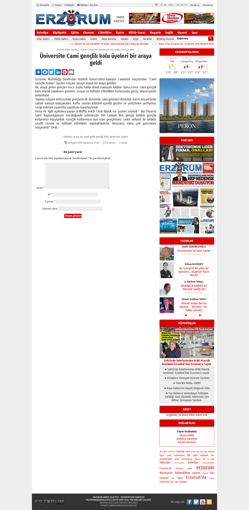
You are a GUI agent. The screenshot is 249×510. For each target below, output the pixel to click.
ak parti (163, 451)
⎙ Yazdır (123, 142)
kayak (211, 478)
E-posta (50, 201)
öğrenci (197, 459)
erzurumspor (165, 459)
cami (86, 136)
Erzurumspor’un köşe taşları (194, 250)
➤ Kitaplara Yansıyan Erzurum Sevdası (186, 378)
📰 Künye (57, 5)
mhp (190, 468)
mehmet (171, 451)
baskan (180, 451)
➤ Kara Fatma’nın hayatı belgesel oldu (187, 388)
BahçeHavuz (133, 503)
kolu (106, 136)
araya (76, 136)
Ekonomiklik (187, 435)
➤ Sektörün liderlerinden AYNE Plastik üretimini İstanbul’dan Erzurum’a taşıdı (187, 371)
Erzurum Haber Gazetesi (68, 49)
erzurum (205, 467)
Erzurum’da (165, 468)
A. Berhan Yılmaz (194, 281)
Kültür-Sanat (137, 32)
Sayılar (125, 39)
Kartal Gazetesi (187, 442)
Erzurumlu (179, 463)
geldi (92, 136)
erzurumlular (208, 462)
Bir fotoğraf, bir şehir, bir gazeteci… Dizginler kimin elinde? (194, 271)
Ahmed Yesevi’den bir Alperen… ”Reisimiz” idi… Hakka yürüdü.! (194, 307)
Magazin (155, 32)
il (208, 459)
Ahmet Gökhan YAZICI (194, 299)
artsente (104, 506)
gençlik (99, 136)
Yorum (40, 187)
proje (193, 451)
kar (205, 451)
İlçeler (120, 32)
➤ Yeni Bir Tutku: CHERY (187, 383)
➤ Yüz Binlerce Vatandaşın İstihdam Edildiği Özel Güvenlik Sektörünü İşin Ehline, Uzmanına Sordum (187, 397)
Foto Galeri (43, 39)
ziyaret (196, 473)
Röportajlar (79, 39)
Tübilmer (123, 503)
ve (188, 455)
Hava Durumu (108, 39)
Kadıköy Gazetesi (187, 438)
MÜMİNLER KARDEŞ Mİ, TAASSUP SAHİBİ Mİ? (194, 287)
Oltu (212, 473)
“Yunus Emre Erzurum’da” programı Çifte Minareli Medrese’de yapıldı (184, 43)
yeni (188, 451)
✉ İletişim (69, 5)
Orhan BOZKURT (194, 264)
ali (173, 478)
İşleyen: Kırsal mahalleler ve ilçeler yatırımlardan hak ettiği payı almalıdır (103, 43)
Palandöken (182, 473)
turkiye (211, 451)
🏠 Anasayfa (42, 5)
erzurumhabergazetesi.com (101, 500)
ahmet (205, 473)
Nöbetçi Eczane (165, 39)
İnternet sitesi (49, 208)
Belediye (42, 32)
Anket (93, 39)
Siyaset (182, 32)
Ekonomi (88, 32)
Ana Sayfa (103, 503)
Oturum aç (208, 5)
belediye (193, 462)
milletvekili (164, 482)
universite (115, 136)
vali (212, 459)
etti (171, 482)
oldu (195, 455)
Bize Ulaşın (113, 503)
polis (177, 459)
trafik (176, 482)
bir (81, 136)
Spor (195, 32)
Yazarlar (147, 39)
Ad (50, 194)
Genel (83, 49)
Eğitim (75, 32)
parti (169, 455)
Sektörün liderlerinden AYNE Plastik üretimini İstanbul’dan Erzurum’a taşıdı (187, 362)
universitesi (186, 459)
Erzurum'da (196, 477)
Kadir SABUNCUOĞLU (194, 246)
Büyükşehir (60, 32)
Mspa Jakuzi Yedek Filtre (127, 506)
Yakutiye (164, 462)
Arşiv (136, 39)
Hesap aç (195, 5)
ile (201, 451)
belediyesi (179, 455)
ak (204, 459)
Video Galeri (61, 39)
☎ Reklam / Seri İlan (87, 5)
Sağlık (169, 32)
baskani (164, 478)
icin (212, 455)
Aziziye (183, 481)
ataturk (204, 455)
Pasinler (180, 468)
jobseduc (113, 506)
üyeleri (124, 136)
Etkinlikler (105, 32)
